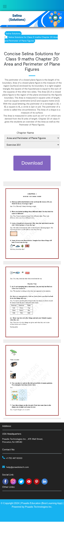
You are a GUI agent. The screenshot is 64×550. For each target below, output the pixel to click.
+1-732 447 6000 (14, 458)
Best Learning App (51, 503)
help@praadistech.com (17, 467)
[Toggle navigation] (4, 6)
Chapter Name (25, 132)
